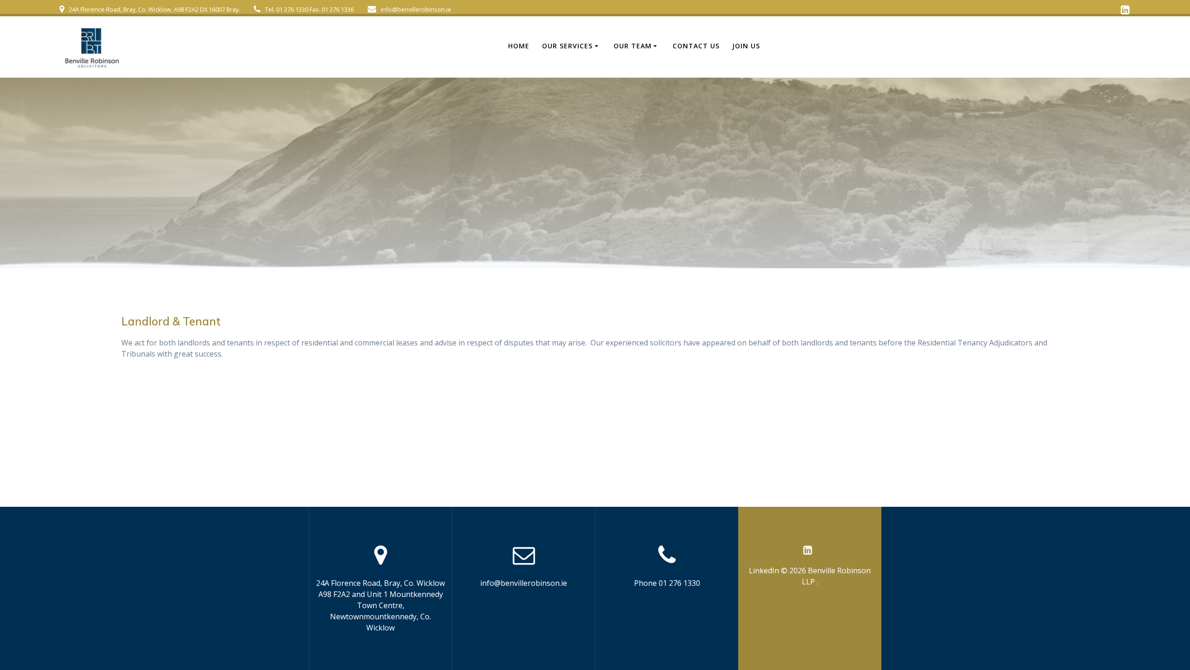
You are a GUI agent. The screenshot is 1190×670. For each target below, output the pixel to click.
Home (518, 45)
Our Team (633, 45)
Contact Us (696, 45)
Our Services (567, 45)
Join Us (746, 45)
